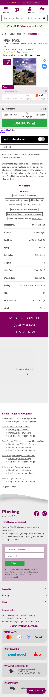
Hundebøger (33, 33)
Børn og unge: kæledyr (18, 429)
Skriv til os (21, 618)
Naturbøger (13, 421)
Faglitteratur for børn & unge (21, 435)
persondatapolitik (11, 577)
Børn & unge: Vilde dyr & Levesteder (24, 444)
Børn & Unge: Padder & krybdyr (16, 467)
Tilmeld (14, 563)
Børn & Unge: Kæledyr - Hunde (16, 426)
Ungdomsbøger (9, 486)
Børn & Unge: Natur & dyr (19, 432)
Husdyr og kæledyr (16, 33)
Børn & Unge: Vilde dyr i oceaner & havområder (23, 441)
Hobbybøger (31, 421)
